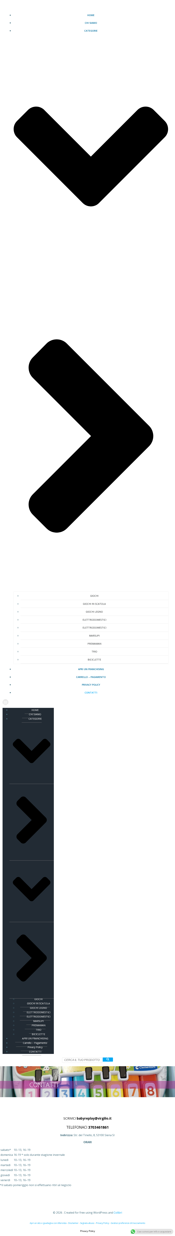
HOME (91, 15)
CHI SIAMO (91, 22)
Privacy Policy (91, 684)
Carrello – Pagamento (91, 677)
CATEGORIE (35, 718)
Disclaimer (73, 1223)
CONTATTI (91, 692)
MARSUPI (94, 635)
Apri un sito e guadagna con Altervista (48, 1223)
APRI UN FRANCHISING (91, 669)
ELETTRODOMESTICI (94, 619)
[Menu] (87, 702)
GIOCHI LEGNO (94, 611)
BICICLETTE (94, 659)
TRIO (94, 651)
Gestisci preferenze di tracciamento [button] (128, 1223)
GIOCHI (94, 595)
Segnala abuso (87, 1223)
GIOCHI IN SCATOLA (94, 603)
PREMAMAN (94, 643)
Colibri (118, 1212)
